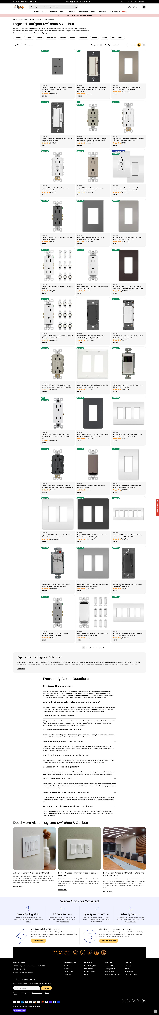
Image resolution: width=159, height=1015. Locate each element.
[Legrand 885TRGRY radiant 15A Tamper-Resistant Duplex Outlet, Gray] (57, 612)
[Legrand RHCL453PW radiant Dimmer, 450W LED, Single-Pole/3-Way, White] (57, 117)
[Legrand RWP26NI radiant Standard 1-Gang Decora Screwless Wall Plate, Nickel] (128, 66)
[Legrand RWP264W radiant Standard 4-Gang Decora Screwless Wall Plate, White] (128, 612)
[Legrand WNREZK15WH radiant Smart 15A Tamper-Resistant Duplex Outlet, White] (128, 166)
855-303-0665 (139, 2)
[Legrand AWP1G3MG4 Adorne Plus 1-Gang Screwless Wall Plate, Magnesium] (93, 216)
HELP (122, 2)
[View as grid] (139, 45)
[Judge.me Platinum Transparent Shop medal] (82, 952)
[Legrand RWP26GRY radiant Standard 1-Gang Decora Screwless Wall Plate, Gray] (128, 216)
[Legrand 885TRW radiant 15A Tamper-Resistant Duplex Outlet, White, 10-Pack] (57, 314)
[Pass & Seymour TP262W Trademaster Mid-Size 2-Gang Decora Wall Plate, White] (93, 364)
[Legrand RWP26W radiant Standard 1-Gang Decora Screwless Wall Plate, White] (128, 464)
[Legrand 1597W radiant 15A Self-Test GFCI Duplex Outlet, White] (57, 166)
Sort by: (107, 45)
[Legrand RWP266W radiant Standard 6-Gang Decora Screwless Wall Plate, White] (128, 513)
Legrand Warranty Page (98, 698)
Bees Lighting (22, 1007)
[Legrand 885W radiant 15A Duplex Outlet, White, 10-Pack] (57, 265)
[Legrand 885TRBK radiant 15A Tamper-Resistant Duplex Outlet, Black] (57, 216)
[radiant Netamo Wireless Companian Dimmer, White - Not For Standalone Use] (128, 314)
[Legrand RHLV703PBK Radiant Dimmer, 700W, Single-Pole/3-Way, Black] (128, 563)
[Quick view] (72, 53)
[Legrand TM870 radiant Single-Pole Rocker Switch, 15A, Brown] (93, 464)
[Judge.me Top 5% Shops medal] (96, 952)
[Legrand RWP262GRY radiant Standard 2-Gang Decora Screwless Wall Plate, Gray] (93, 563)
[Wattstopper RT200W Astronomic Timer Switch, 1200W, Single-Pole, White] (128, 364)
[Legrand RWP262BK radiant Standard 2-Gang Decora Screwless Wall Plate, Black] (93, 513)
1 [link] (83, 648)
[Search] (76, 7)
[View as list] (144, 45)
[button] (59, 15)
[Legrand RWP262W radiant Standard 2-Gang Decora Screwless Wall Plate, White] (57, 513)
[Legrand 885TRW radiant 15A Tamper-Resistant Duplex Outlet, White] (93, 265)
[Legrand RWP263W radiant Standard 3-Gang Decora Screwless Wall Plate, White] (128, 413)
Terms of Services (37, 993)
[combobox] (53, 7)
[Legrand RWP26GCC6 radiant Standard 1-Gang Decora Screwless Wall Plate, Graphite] (93, 413)
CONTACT (129, 2)
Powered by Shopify (33, 1007)
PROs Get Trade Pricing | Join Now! (24, 2)
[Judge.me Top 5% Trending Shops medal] (103, 952)
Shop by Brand (23, 19)
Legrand (44, 85)
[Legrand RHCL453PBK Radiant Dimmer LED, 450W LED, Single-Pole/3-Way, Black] (93, 314)
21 (96, 648)
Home (15, 19)
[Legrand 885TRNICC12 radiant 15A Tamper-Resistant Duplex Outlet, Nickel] (93, 166)
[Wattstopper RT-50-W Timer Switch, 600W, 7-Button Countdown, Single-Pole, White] (57, 563)
